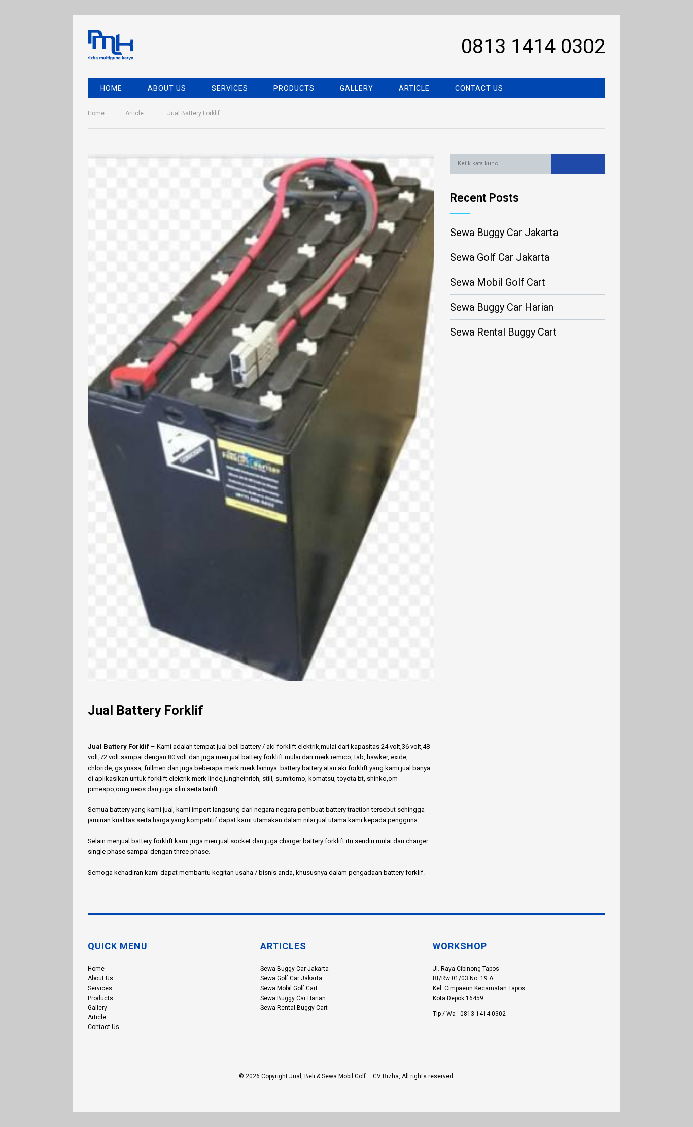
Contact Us (479, 88)
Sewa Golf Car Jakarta (499, 257)
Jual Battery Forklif (118, 746)
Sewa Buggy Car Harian (501, 307)
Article (414, 88)
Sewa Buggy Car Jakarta (504, 232)
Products (294, 88)
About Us (167, 88)
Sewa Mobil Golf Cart (497, 282)
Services (230, 88)
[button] (578, 164)
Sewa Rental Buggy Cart (503, 332)
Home (111, 88)
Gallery (356, 88)
